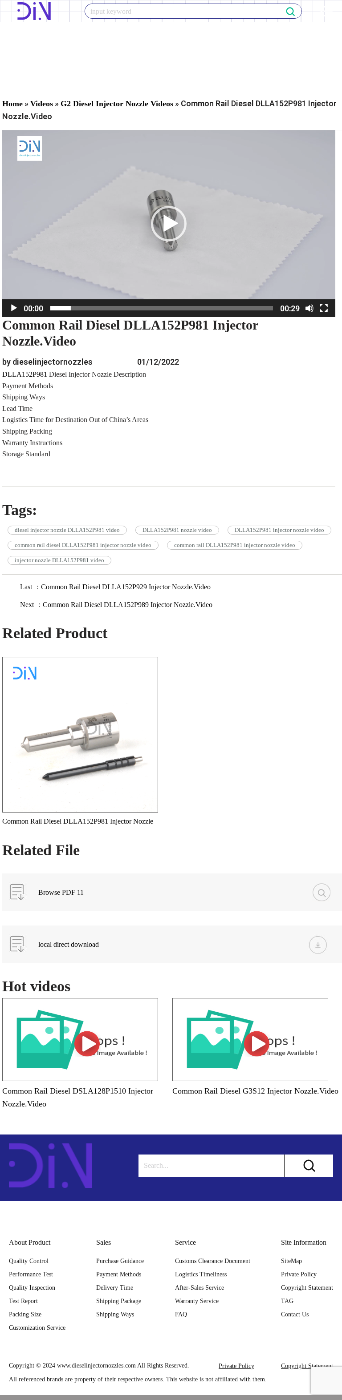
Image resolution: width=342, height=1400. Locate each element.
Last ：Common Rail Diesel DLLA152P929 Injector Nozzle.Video (115, 587)
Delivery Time (114, 1287)
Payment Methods (118, 1274)
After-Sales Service (199, 1287)
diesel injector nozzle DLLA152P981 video (67, 530)
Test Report (23, 1301)
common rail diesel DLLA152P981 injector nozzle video (83, 545)
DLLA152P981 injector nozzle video (279, 530)
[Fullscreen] (323, 308)
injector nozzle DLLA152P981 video (59, 560)
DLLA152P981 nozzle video (177, 530)
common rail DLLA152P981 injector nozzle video (234, 545)
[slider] (161, 308)
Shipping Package (118, 1301)
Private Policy (299, 1274)
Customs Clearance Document (212, 1261)
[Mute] (309, 308)
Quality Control (29, 1261)
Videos (41, 103)
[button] (169, 223)
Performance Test (31, 1274)
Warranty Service (197, 1301)
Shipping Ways (115, 1314)
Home (12, 103)
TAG (287, 1301)
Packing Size (25, 1314)
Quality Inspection (32, 1287)
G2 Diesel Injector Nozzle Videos (117, 103)
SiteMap (291, 1261)
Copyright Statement (307, 1287)
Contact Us (295, 1314)
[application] (168, 224)
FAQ (181, 1314)
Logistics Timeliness (201, 1274)
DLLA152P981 (24, 374)
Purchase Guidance (120, 1261)
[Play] (13, 308)
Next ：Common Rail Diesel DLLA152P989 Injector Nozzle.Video (116, 604)
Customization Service (37, 1327)
